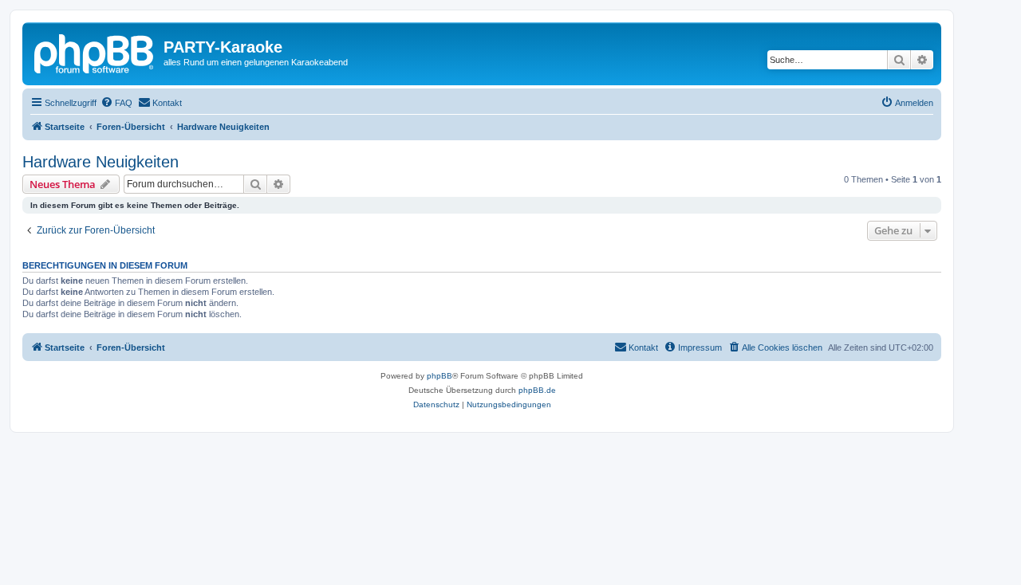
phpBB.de (537, 390)
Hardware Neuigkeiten (100, 162)
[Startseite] (95, 51)
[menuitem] (116, 102)
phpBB (439, 375)
